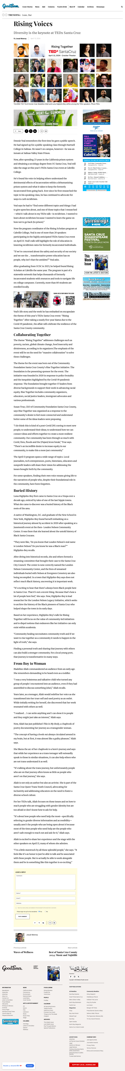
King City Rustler (91, 1002)
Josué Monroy (21, 39)
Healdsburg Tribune (92, 997)
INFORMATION (6, 987)
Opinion (25, 1027)
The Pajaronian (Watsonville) (95, 1016)
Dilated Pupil (72, 1016)
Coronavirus (26, 992)
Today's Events (48, 1008)
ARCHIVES (35, 967)
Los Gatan (90, 1005)
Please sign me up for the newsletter (27, 911)
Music (24, 1014)
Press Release (6, 1002)
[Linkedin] (35, 131)
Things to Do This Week (50, 1014)
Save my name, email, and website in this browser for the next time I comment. (37, 907)
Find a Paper (5, 1009)
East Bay (71, 1019)
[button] (122, 7)
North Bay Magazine (75, 1024)
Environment (26, 994)
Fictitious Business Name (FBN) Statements (76, 1049)
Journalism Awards (92, 1042)
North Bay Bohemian (75, 1002)
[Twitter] (31, 131)
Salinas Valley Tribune (93, 1013)
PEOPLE (46, 997)
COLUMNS (26, 1021)
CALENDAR (47, 1003)
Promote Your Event (49, 1012)
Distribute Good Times (8, 1011)
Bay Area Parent (74, 1013)
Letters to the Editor (28, 1025)
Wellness (25, 1029)
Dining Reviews (48, 990)
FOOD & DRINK (48, 987)
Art (24, 1006)
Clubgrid (46, 1016)
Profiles (46, 1000)
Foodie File (47, 992)
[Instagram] (74, 976)
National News (27, 996)
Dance (25, 1008)
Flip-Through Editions (50, 1026)
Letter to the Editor (7, 1000)
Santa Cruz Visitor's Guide (76, 1027)
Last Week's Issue (49, 1024)
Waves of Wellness (23, 952)
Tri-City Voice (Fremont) (93, 1019)
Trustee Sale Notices (75, 1056)
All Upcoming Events (49, 1006)
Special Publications (49, 1028)
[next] (6, 15)
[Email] (41, 131)
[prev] (3, 15)
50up (70, 1010)
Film (24, 1010)
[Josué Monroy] (20, 937)
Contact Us (5, 998)
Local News (26, 998)
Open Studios (73, 1021)
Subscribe (5, 992)
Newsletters (5, 990)
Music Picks (26, 1015)
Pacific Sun (72, 1005)
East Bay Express (74, 994)
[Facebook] (26, 131)
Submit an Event (48, 1010)
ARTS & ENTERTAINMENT (30, 1003)
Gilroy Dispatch (91, 994)
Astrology (26, 1024)
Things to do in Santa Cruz (35, 14)
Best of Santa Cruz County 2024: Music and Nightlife (63, 953)
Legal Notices (73, 1047)
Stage (24, 1017)
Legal (70, 1043)
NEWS (25, 987)
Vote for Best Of (6, 1013)
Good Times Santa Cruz (76, 997)
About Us (4, 996)
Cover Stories (27, 1000)
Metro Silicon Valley (74, 999)
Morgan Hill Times (92, 1008)
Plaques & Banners (7, 1015)
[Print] (46, 131)
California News (27, 990)
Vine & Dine (47, 994)
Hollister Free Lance (92, 999)
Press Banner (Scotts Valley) (95, 1010)
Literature (26, 1012)
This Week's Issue (49, 1022)
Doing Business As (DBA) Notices (76, 1053)
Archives (4, 1007)
